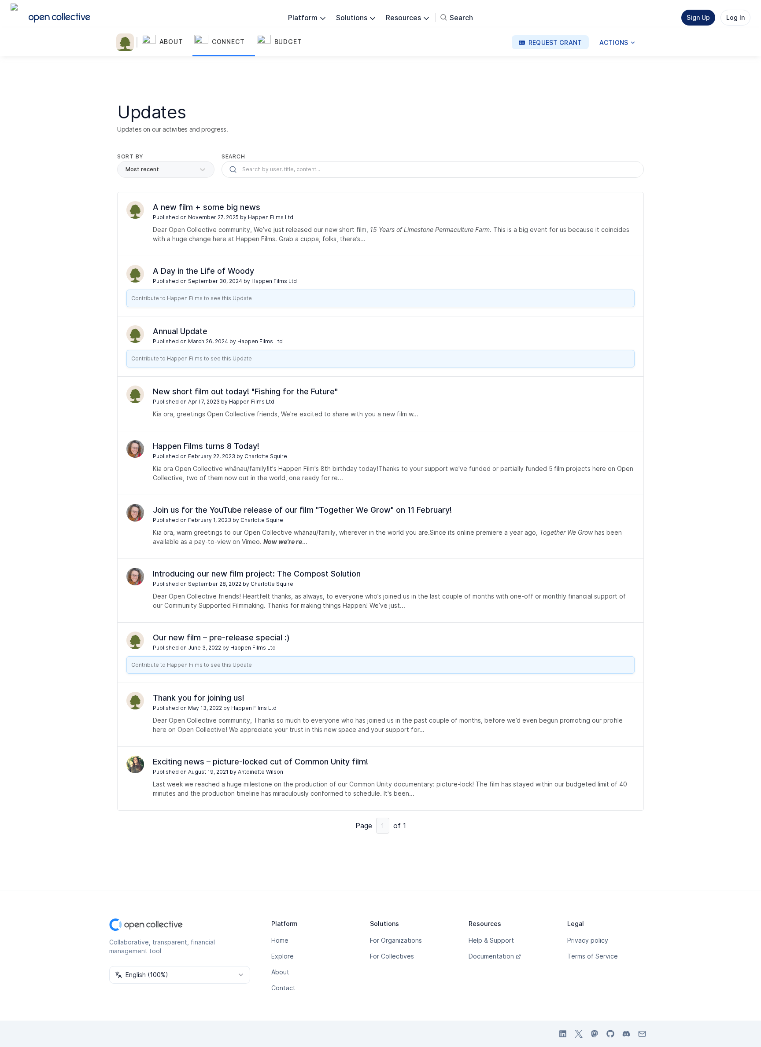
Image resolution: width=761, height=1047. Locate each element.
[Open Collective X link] (579, 1034)
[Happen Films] (126, 42)
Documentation (491, 956)
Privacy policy (587, 940)
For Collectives (392, 956)
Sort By (130, 156)
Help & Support (491, 940)
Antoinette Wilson (260, 771)
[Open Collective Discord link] (626, 1034)
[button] (166, 42)
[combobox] (179, 975)
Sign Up (698, 17)
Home (279, 940)
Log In (735, 17)
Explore (282, 956)
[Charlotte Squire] (135, 449)
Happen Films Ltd (270, 217)
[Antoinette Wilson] (135, 764)
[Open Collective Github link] (610, 1034)
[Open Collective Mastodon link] (594, 1034)
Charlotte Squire (265, 456)
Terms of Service (592, 956)
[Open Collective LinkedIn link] (563, 1034)
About (280, 972)
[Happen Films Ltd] (135, 210)
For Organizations (396, 940)
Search (233, 156)
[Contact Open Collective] (642, 1034)
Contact (283, 988)
